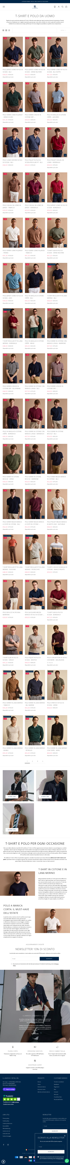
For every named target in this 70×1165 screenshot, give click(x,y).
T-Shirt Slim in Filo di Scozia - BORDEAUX (55, 613)
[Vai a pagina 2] (42, 761)
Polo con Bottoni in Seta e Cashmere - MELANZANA (57, 659)
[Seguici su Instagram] (8, 1145)
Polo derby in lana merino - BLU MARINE (35, 704)
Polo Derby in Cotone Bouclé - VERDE (11, 478)
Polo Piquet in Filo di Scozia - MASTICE (33, 659)
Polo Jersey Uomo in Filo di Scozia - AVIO (13, 297)
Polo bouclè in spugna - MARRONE (12, 613)
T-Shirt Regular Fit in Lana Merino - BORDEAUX (13, 342)
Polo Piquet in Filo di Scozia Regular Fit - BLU (34, 161)
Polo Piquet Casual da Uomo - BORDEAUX (55, 161)
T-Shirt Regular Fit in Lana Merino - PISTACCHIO (35, 568)
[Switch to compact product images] (9, 30)
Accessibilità (6, 1126)
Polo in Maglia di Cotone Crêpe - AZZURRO (56, 116)
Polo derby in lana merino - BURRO (13, 749)
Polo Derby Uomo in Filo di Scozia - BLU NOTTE (57, 71)
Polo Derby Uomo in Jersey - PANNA (13, 252)
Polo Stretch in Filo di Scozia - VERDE (55, 704)
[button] (3, 1161)
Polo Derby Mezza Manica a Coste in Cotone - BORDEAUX (34, 523)
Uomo (39, 1084)
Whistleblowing (6, 1128)
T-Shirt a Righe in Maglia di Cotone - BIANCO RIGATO (57, 568)
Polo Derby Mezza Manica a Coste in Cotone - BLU (12, 523)
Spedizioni (56, 1084)
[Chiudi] (64, 1135)
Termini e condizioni (59, 1082)
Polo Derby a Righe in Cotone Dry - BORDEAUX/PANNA (55, 387)
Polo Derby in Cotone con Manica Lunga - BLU (35, 387)
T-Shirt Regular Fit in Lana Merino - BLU (57, 297)
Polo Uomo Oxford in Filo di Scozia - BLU (12, 161)
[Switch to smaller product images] (6, 30)
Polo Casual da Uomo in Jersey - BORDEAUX (34, 206)
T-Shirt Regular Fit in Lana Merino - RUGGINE (13, 568)
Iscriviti (51, 1151)
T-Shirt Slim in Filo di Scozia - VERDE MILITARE (55, 252)
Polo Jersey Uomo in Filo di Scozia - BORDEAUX (57, 206)
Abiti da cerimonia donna (44, 1092)
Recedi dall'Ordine (58, 1099)
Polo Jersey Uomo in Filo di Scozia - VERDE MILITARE (35, 71)
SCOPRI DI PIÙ (35, 1033)
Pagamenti (56, 1087)
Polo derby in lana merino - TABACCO (13, 704)
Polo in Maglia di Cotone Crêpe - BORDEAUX (12, 433)
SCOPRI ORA (12, 796)
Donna (39, 1082)
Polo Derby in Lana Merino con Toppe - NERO (57, 749)
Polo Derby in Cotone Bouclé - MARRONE (33, 478)
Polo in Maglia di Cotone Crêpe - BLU (34, 297)
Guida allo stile (6, 1133)
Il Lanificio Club (57, 1097)
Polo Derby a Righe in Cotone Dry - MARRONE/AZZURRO (33, 116)
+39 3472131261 (12, 1085)
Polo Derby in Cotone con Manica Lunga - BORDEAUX (35, 433)
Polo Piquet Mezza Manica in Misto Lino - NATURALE (57, 523)
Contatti (56, 1092)
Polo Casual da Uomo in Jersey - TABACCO (12, 206)
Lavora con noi (6, 1131)
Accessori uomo (41, 1089)
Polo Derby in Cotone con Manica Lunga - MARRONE (57, 342)
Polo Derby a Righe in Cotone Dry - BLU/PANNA (11, 387)
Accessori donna (42, 1087)
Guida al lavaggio (7, 1136)
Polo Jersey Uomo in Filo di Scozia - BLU (13, 71)
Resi (55, 1089)
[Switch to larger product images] (3, 30)
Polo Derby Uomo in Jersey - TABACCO (35, 252)
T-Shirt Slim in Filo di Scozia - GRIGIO (10, 659)
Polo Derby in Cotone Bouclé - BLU (55, 433)
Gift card (56, 1094)
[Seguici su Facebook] (3, 1145)
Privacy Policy (60, 1158)
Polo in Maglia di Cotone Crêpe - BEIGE (34, 342)
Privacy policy (6, 1118)
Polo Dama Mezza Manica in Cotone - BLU (56, 478)
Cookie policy (6, 1121)
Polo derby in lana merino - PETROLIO (35, 749)
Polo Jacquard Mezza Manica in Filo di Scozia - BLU (34, 613)
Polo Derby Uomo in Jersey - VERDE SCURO (13, 116)
